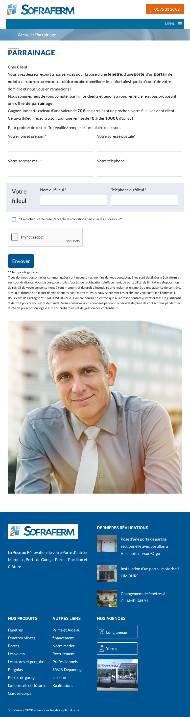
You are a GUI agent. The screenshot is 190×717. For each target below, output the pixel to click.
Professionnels (65, 661)
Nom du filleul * (53, 189)
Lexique (59, 677)
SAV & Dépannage (67, 669)
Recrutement (63, 653)
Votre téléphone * (112, 160)
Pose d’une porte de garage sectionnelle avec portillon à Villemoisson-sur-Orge (144, 546)
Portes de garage (22, 677)
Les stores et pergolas (26, 661)
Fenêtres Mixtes (21, 637)
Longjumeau (116, 632)
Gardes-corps (19, 693)
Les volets (16, 653)
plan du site (71, 710)
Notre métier (63, 645)
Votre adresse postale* (116, 136)
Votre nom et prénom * (27, 136)
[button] (170, 24)
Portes (13, 645)
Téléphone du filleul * (128, 189)
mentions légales (48, 710)
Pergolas (15, 669)
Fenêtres (15, 630)
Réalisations (62, 685)
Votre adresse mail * (25, 160)
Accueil (25, 34)
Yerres (111, 648)
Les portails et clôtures (27, 685)
